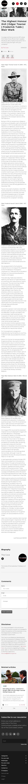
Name (3, 586)
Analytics (5, 770)
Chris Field (22, 704)
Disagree (12, 56)
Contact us (4, 768)
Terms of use (4, 773)
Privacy (3, 776)
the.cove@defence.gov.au (8, 653)
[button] (13, 3)
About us (3, 765)
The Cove (5, 47)
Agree (3, 56)
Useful (8, 56)
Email (2, 593)
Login (3, 779)
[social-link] (2, 558)
